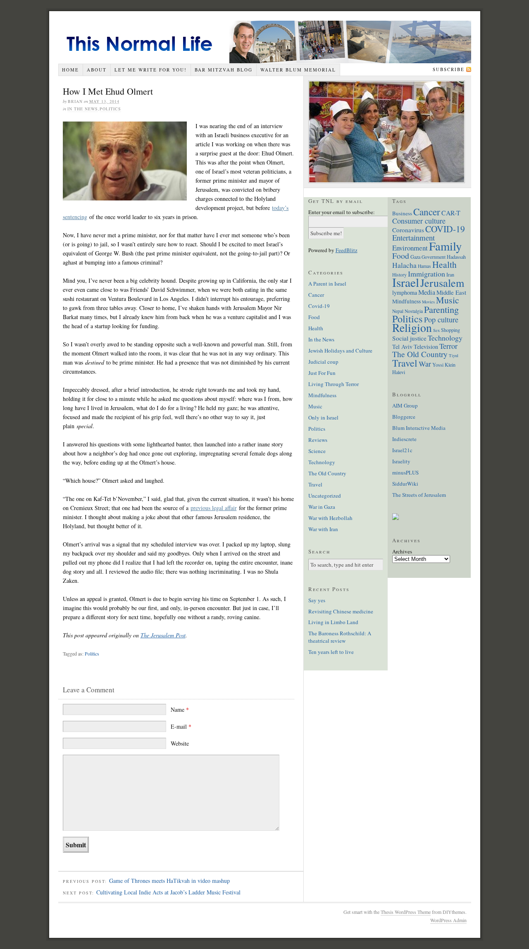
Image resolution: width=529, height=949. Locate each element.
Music (315, 406)
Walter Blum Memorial (298, 70)
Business (402, 213)
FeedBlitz (346, 250)
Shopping (450, 330)
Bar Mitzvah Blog (224, 70)
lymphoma (404, 292)
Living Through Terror (333, 384)
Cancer (316, 294)
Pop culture (441, 319)
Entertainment (413, 237)
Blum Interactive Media (419, 428)
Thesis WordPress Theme (406, 911)
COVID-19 (445, 229)
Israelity (401, 461)
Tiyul (453, 355)
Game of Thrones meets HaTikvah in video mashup (169, 881)
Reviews (317, 440)
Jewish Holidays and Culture (340, 350)
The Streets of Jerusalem (419, 494)
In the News (82, 109)
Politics (110, 109)
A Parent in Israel (327, 283)
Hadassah (456, 256)
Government (434, 257)
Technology (321, 462)
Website (180, 743)
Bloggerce (403, 416)
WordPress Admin (448, 920)
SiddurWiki (405, 483)
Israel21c (402, 450)
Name (180, 709)
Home (70, 70)
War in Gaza (321, 506)
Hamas (424, 266)
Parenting (441, 309)
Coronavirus (408, 230)
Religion (412, 327)
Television (426, 347)
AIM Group (405, 405)
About (97, 70)
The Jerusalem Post (163, 635)
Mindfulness (322, 395)
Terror (448, 346)
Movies (428, 302)
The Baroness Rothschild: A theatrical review (339, 636)
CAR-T (450, 212)
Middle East (451, 292)
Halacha (404, 265)
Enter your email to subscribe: (341, 212)
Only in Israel (323, 417)
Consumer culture (419, 221)
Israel (405, 282)
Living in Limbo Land (333, 622)
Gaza (415, 256)
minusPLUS (405, 472)
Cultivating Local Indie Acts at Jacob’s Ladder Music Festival (168, 892)
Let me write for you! (150, 70)
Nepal (397, 311)
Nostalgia (414, 311)
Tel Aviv (402, 347)
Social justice (409, 338)
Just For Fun (322, 373)
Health (315, 328)
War (425, 364)
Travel (315, 484)
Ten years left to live (331, 652)
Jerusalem (442, 282)
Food (314, 317)
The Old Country (327, 473)
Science (317, 451)
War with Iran (323, 529)
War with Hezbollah (330, 518)
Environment (410, 248)
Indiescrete (404, 439)
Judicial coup (323, 361)
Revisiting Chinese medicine (340, 611)
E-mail (181, 726)
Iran (450, 274)
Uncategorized (324, 495)
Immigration (426, 274)
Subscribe (449, 69)
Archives (402, 551)
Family (445, 246)
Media (426, 292)
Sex (436, 330)
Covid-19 (319, 306)
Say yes (316, 600)
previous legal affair (214, 508)
